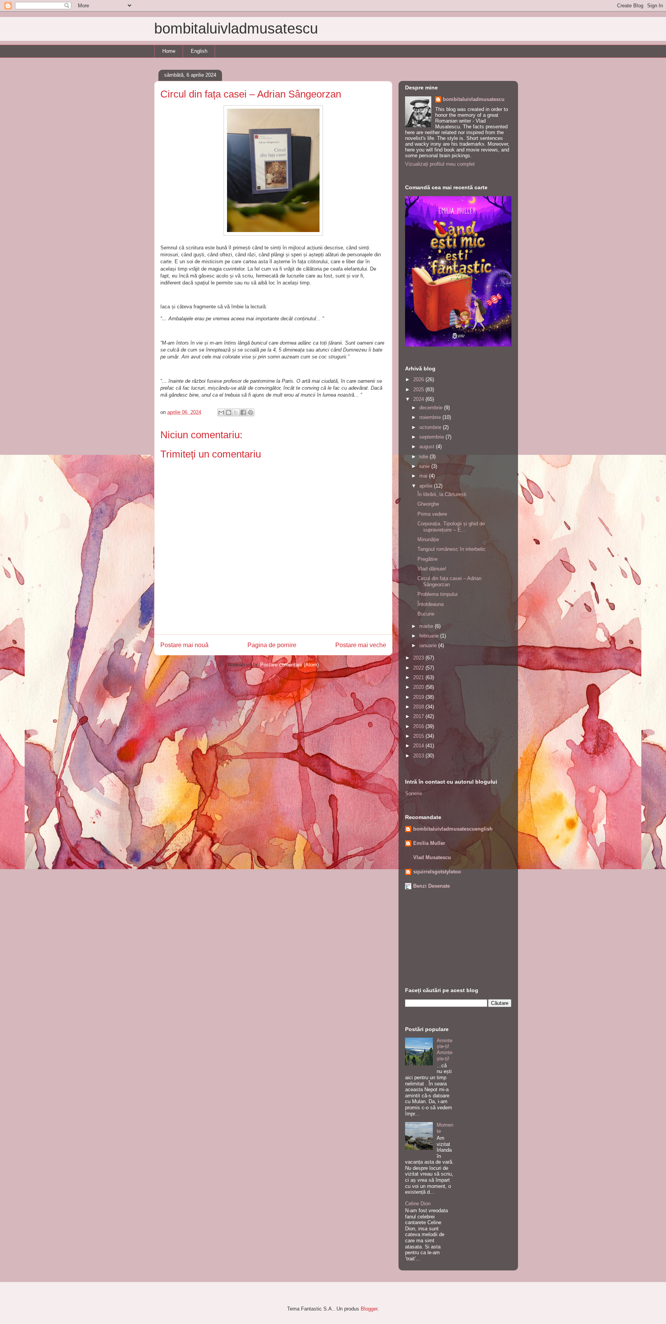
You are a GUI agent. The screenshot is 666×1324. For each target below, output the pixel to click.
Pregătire (427, 559)
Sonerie (413, 793)
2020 (419, 687)
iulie (424, 456)
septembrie (432, 437)
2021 (419, 677)
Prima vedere (432, 514)
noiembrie (430, 417)
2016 (419, 726)
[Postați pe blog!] (228, 412)
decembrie (431, 407)
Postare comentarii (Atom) (289, 665)
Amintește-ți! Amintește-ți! (444, 1050)
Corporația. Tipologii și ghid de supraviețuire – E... (451, 527)
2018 (419, 707)
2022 (419, 668)
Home (168, 51)
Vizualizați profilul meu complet (440, 164)
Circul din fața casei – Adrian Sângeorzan (449, 581)
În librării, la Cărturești (441, 494)
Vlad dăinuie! (431, 569)
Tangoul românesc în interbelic (451, 549)
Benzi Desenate (431, 886)
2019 (419, 697)
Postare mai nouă (184, 645)
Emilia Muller (429, 843)
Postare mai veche (360, 645)
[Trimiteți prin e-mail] (221, 412)
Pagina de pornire (271, 645)
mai (424, 476)
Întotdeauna (430, 604)
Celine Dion (418, 1203)
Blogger (369, 1309)
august (427, 446)
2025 (419, 389)
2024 (419, 399)
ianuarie (428, 645)
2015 (419, 736)
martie (427, 626)
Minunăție (428, 539)
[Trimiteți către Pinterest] (250, 412)
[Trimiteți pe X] (236, 412)
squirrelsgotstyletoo (437, 872)
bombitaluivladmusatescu (236, 28)
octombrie (431, 427)
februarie (429, 636)
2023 (419, 658)
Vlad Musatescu (432, 857)
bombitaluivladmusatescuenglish (453, 829)
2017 (419, 716)
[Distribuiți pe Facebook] (243, 412)
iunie (425, 466)
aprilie (426, 486)
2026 (419, 379)
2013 (419, 756)
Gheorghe (428, 504)
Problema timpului (437, 594)
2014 (419, 746)
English (199, 51)
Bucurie (425, 614)
